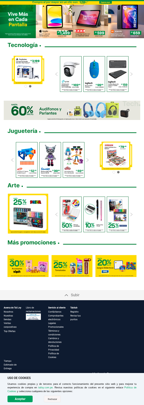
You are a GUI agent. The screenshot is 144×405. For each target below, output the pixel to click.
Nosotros (8, 311)
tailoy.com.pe (45, 387)
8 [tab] (84, 31)
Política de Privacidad (53, 348)
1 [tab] (60, 31)
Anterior (4, 19)
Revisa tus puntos (75, 317)
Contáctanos (54, 311)
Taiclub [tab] (73, 307)
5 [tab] (75, 31)
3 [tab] (66, 31)
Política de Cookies (53, 355)
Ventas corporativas (10, 325)
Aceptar (20, 399)
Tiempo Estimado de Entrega (10, 365)
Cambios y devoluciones (55, 340)
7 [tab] (81, 31)
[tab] (15, 367)
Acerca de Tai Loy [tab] (12, 307)
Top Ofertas (9, 331)
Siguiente (139, 19)
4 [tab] (70, 31)
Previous (56, 74)
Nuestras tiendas (8, 317)
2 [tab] (63, 31)
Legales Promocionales (56, 325)
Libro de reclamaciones (33, 309)
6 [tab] (78, 31)
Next (131, 74)
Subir (75, 295)
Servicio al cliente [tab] (56, 307)
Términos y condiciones (54, 333)
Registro (74, 311)
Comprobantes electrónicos (55, 317)
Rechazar (52, 399)
